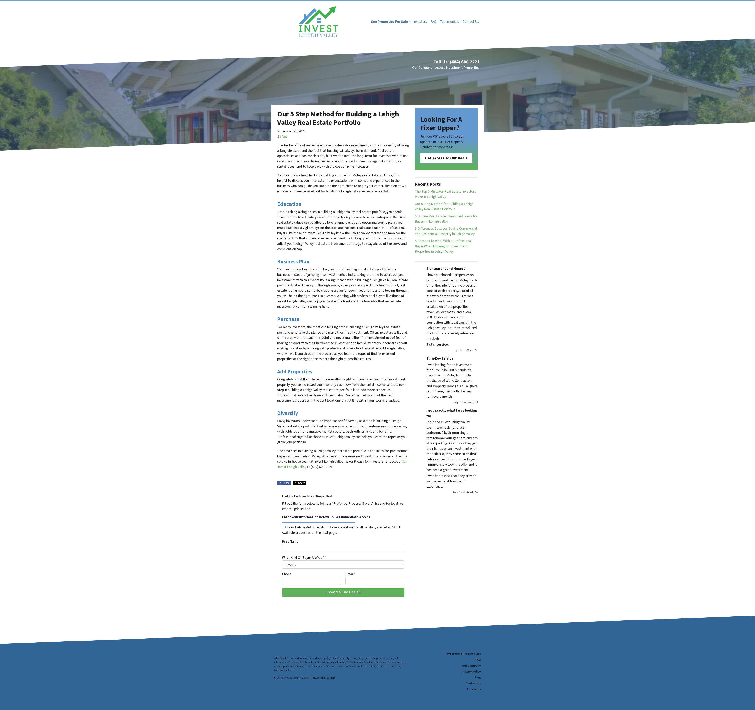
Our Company (422, 67)
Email (350, 574)
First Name (290, 541)
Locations (474, 689)
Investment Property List (463, 654)
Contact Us (470, 21)
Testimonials (449, 21)
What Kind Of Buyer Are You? (304, 557)
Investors (420, 21)
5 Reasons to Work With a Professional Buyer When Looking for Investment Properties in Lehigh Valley (443, 246)
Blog (478, 677)
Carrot (331, 678)
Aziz (284, 136)
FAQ (433, 21)
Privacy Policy (471, 671)
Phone (286, 574)
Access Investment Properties (457, 67)
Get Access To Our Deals (446, 158)
